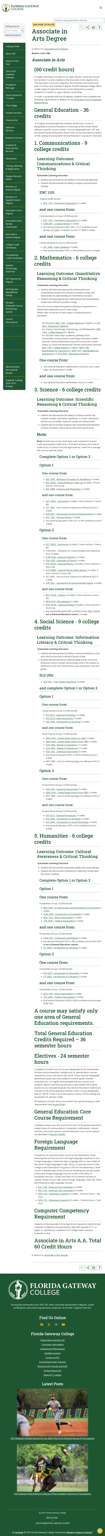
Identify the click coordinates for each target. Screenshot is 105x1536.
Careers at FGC (52, 1357)
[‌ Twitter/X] (49, 1324)
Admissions (11, 158)
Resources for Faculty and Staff (52, 1366)
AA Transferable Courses (13, 331)
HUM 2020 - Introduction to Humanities (62, 914)
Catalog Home (12, 46)
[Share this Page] (87, 27)
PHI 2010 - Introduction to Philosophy (61, 973)
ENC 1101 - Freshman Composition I (60, 203)
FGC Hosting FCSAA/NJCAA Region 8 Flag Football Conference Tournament (52, 1493)
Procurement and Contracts (52, 1362)
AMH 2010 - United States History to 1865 (66, 738)
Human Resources (52, 1370)
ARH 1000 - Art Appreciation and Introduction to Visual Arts (71, 907)
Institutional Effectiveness (52, 1348)
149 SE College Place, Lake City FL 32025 (52, 1523)
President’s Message (11, 86)
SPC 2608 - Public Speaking (56, 247)
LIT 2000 (55, 230)
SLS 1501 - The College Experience (59, 681)
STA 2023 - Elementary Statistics (73, 353)
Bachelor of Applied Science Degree (13, 200)
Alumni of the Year (12, 62)
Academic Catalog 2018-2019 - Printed (14, 383)
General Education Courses (10, 342)
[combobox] (79, 20)
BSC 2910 (93, 611)
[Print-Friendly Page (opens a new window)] (93, 27)
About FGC (11, 53)
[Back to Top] (99, 1530)
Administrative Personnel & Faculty (12, 369)
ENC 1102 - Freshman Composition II (60, 220)
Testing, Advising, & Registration (14, 167)
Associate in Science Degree (13, 236)
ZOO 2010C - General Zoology (60, 604)
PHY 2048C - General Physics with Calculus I (66, 570)
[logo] (20, 7)
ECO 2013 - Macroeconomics (59, 718)
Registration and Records (52, 1340)
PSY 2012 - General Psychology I (61, 715)
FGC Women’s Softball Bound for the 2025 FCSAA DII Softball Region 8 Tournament (52, 1438)
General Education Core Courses (13, 356)
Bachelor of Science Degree (13, 188)
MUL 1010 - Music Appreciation (58, 917)
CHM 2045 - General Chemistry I (61, 557)
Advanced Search (13, 35)
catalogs (19, 1532)
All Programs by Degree (13, 280)
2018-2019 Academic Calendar (11, 74)
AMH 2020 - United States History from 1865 (67, 741)
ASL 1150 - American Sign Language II (56, 1190)
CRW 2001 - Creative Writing (56, 223)
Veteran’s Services (10, 129)
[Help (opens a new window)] (99, 27)
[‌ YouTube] (63, 1324)
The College (11, 105)
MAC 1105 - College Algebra (68, 323)
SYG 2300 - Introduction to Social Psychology (67, 822)
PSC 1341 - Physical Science (59, 517)
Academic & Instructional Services (12, 148)
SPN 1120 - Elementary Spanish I (53, 1193)
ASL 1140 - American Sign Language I (56, 1187)
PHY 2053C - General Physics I (60, 563)
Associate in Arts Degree (14, 212)
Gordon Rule (58, 1104)
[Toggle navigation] (100, 7)
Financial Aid (11, 120)
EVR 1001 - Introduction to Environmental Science (69, 514)
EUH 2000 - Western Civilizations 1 (62, 745)
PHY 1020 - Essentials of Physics (61, 560)
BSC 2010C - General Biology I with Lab (64, 482)
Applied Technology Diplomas (11, 268)
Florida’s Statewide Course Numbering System (14, 307)
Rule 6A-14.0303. (57, 1134)
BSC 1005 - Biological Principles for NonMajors (68, 479)
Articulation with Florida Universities (13, 223)
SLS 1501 (71, 1227)
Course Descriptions (12, 321)
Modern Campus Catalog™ (80, 1532)
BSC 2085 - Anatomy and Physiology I (63, 489)
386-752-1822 (52, 1517)
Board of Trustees (52, 1375)
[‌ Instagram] (56, 1324)
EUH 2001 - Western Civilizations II (62, 748)
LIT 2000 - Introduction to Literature (60, 947)
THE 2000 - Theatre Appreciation (59, 920)
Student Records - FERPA (14, 178)
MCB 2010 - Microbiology (58, 601)
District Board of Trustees (14, 97)
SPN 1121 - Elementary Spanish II (54, 1200)
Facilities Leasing (52, 1353)
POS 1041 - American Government (62, 751)
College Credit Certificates (12, 246)
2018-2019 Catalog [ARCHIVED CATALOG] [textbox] (71, 21)
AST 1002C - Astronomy (57, 501)
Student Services (14, 112)
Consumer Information (52, 1344)
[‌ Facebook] (42, 1324)
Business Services (14, 137)
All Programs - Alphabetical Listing (12, 292)
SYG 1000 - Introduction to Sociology (63, 721)
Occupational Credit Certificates (14, 256)
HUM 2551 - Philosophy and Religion (60, 938)
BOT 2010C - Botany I (56, 595)
